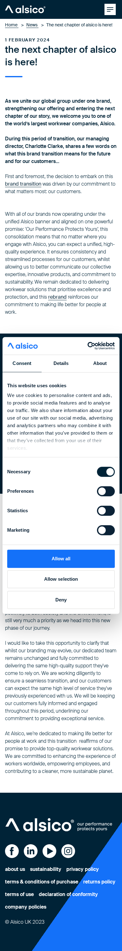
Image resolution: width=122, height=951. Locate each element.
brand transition (23, 184)
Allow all (61, 558)
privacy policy (82, 869)
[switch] (106, 491)
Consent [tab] (22, 363)
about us (15, 869)
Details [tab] (61, 363)
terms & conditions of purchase (41, 881)
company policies (25, 907)
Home (11, 25)
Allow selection (61, 579)
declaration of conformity (68, 894)
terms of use (19, 894)
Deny (61, 599)
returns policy (99, 881)
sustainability (45, 869)
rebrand (57, 297)
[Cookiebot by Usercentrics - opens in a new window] (88, 346)
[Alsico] (25, 9)
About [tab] (100, 363)
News (32, 25)
